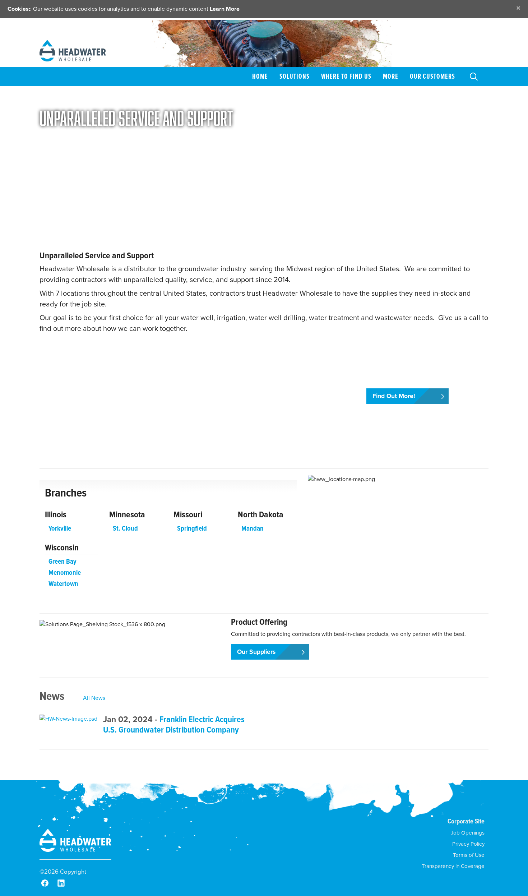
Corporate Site (466, 821)
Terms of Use (469, 855)
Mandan (252, 528)
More (390, 76)
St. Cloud (125, 528)
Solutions (294, 76)
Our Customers (432, 76)
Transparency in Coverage (453, 866)
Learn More (225, 9)
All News (94, 698)
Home (260, 76)
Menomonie (64, 572)
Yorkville (59, 528)
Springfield (192, 528)
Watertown (63, 583)
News (52, 696)
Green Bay (62, 561)
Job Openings (468, 833)
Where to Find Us (346, 76)
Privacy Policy (468, 844)
